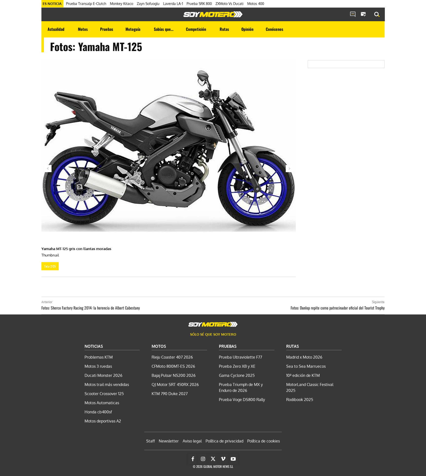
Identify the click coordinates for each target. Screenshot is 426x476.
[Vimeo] (223, 459)
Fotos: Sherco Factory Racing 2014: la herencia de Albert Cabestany (90, 308)
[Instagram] (203, 459)
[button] (377, 14)
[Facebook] (193, 459)
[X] (213, 459)
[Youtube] (233, 459)
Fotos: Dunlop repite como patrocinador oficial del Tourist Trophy (338, 308)
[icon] (352, 14)
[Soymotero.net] (213, 14)
